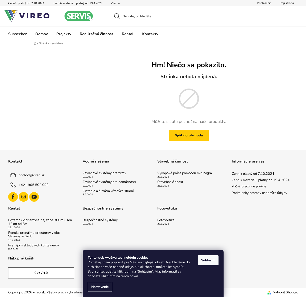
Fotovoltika (165, 220)
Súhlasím (208, 260)
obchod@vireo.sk (32, 175)
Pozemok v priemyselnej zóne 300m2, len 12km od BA (40, 222)
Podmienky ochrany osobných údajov (259, 193)
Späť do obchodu (189, 135)
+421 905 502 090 (34, 185)
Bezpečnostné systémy (100, 220)
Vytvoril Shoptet (285, 292)
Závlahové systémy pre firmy (104, 173)
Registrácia (287, 3)
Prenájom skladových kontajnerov (33, 245)
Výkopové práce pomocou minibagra (184, 173)
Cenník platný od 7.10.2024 (26, 3)
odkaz (134, 276)
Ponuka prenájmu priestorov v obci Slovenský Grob (34, 234)
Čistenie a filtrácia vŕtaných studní (108, 191)
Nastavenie (100, 287)
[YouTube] (34, 197)
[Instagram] (23, 197)
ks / (41, 273)
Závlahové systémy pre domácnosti (109, 182)
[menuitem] (17, 34)
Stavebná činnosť (170, 182)
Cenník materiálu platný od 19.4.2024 (77, 3)
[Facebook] (13, 197)
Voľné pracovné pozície (249, 186)
